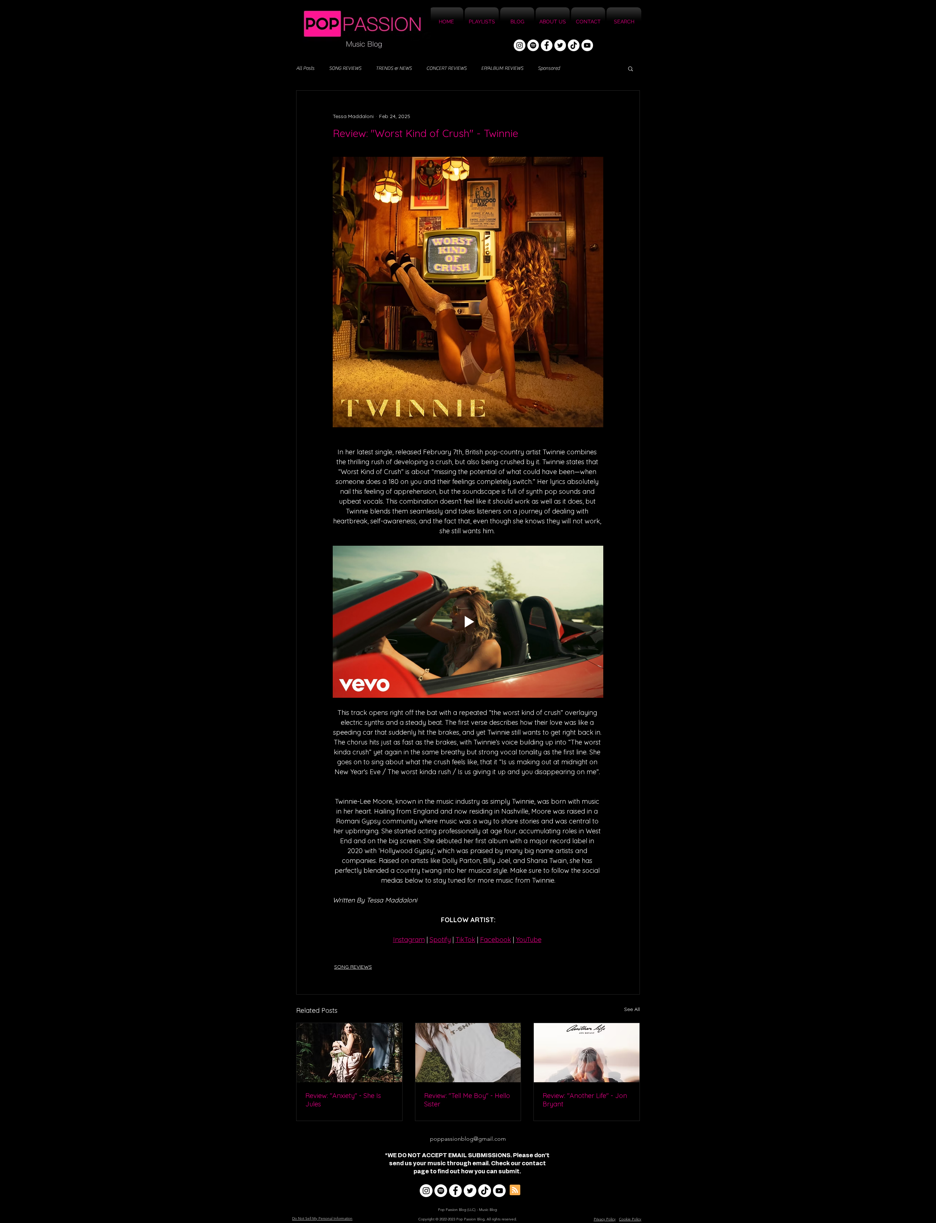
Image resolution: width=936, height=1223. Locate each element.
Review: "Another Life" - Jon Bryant (585, 1099)
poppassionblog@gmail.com (468, 1138)
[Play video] (468, 622)
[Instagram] (519, 45)
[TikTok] (574, 45)
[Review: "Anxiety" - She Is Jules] (349, 1052)
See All (632, 1009)
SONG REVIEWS (345, 68)
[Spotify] (533, 45)
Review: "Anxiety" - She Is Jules (343, 1099)
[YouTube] (587, 45)
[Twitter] (560, 45)
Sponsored (549, 68)
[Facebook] (546, 45)
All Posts (305, 68)
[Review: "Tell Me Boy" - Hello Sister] (468, 1052)
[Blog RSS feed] (515, 1190)
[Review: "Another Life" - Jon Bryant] (586, 1052)
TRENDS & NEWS (394, 68)
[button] (630, 68)
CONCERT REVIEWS (446, 68)
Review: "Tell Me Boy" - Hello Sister (467, 1099)
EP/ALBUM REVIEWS (502, 68)
